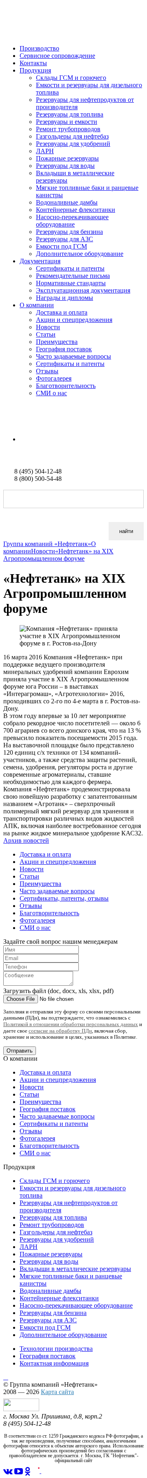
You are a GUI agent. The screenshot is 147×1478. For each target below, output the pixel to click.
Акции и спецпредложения (74, 319)
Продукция (35, 70)
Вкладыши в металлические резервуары (75, 1268)
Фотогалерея (53, 378)
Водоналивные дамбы (67, 202)
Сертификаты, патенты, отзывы (64, 898)
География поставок (64, 349)
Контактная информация (54, 1363)
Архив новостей (26, 840)
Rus (8, 425)
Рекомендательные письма (73, 275)
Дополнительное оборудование (79, 253)
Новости (48, 327)
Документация (40, 261)
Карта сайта (57, 1391)
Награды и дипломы (64, 297)
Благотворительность (66, 385)
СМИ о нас (51, 393)
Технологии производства (56, 1348)
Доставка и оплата (61, 312)
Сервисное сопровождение (57, 55)
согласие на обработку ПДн (60, 1031)
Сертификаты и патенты (70, 268)
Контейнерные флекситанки (75, 209)
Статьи (46, 334)
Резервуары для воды (65, 165)
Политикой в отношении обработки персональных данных (70, 1024)
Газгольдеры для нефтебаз (72, 136)
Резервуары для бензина (69, 231)
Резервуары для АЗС (64, 239)
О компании (37, 305)
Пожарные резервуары (67, 158)
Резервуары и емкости (66, 121)
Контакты (33, 62)
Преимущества (57, 341)
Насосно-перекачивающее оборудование (72, 221)
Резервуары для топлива (69, 114)
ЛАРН (45, 151)
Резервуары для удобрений (73, 143)
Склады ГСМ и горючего (71, 77)
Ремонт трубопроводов (68, 129)
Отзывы (47, 371)
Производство (39, 48)
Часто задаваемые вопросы (73, 356)
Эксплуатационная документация (83, 290)
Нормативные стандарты (71, 283)
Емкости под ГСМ (61, 246)
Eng (25, 439)
